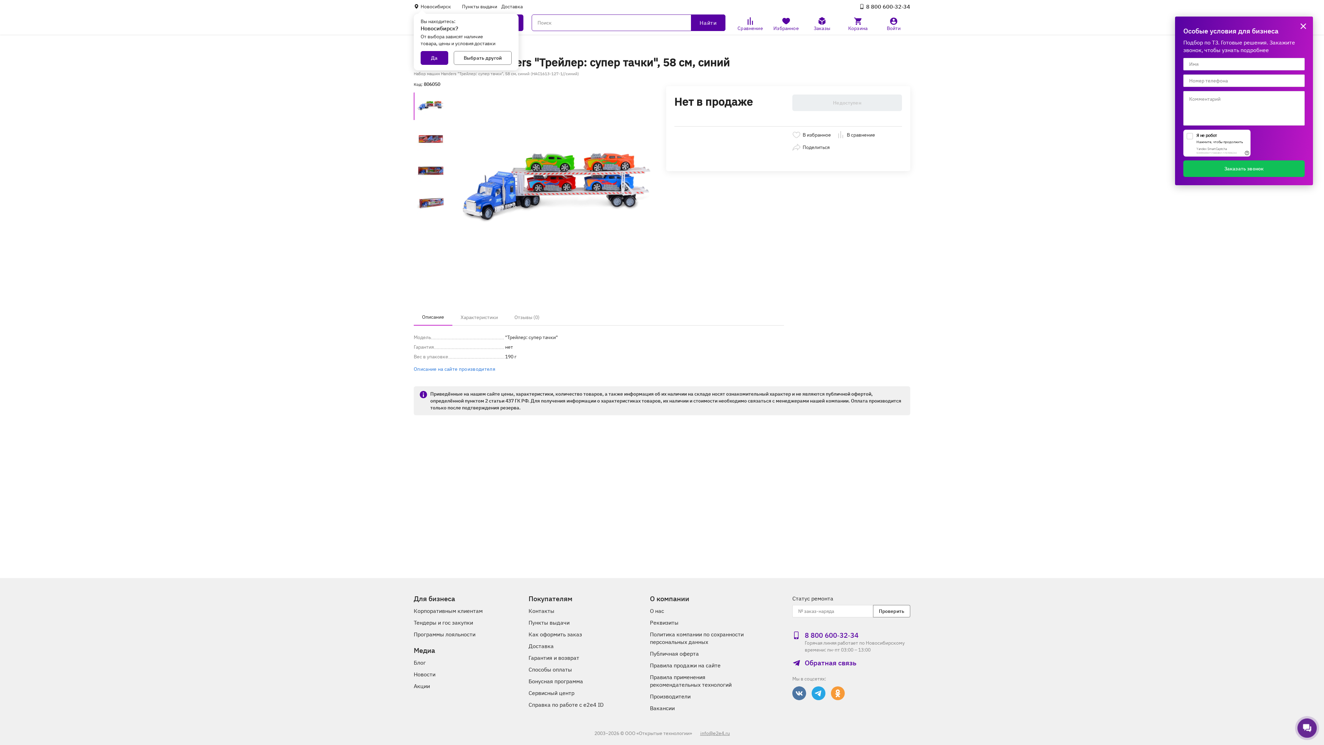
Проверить (891, 611)
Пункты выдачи (479, 6)
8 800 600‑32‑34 (888, 6)
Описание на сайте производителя (454, 369)
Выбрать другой (483, 58)
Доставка (512, 6)
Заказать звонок (1244, 169)
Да (434, 58)
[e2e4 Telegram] (818, 693)
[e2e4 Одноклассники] (838, 693)
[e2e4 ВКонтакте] (799, 693)
